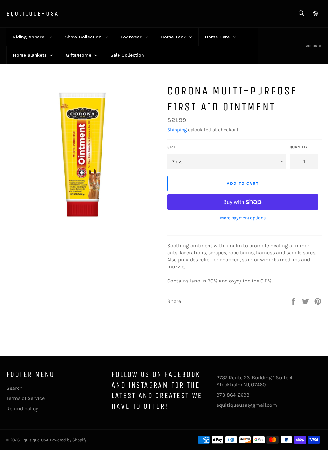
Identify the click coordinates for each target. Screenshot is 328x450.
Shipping (177, 130)
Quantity (299, 147)
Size (171, 147)
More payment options (243, 218)
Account (314, 45)
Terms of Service (25, 398)
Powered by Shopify (68, 440)
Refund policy (22, 408)
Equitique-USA (32, 13)
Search (14, 388)
